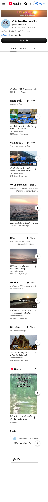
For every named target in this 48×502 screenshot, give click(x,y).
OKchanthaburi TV (16, 131)
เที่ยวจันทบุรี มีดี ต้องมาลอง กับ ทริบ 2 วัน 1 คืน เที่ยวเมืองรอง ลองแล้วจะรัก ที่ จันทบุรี (24, 89)
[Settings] (30, 3)
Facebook (6, 35)
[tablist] (24, 48)
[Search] (25, 3)
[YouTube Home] (14, 3)
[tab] (13, 48)
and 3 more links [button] (16, 35)
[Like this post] (14, 460)
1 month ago (36, 439)
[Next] (37, 116)
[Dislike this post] (18, 460)
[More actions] (35, 126)
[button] (34, 48)
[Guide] (3, 3)
